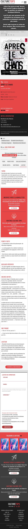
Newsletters (20, 518)
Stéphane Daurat (5, 140)
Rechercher (7, 520)
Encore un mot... (7, 165)
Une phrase (16, 165)
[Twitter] (17, 506)
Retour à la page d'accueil (14, 367)
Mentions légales (19, 525)
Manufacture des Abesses (19, 143)
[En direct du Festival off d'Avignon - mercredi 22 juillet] (23, 444)
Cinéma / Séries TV (7, 514)
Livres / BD (7, 512)
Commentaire (6, 395)
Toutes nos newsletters (14, 205)
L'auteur (23, 165)
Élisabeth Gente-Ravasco (17, 140)
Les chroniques (21, 516)
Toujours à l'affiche (8, 155)
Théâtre (22, 31)
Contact (21, 520)
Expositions (7, 516)
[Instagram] (19, 506)
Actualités (21, 512)
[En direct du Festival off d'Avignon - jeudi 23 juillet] (14, 444)
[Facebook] (15, 506)
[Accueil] (8, 2)
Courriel (5, 384)
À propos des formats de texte (9, 413)
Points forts (10, 161)
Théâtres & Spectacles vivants (12, 31)
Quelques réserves (21, 161)
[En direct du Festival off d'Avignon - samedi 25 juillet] (5, 444)
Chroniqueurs (21, 514)
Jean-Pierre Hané (10, 147)
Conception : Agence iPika (14, 527)
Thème (3, 161)
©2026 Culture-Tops (10, 525)
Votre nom (5, 377)
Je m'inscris (14, 208)
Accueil (2, 31)
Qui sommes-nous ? (21, 510)
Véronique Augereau (6, 143)
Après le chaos (4, 33)
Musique (7, 518)
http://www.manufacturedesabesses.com (10, 126)
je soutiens (14, 233)
